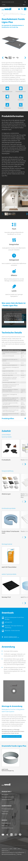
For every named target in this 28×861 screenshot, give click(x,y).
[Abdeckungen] (11, 486)
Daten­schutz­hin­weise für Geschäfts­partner (13, 852)
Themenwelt (5, 811)
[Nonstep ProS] (11, 588)
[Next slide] (25, 58)
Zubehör (7, 100)
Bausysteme (5, 794)
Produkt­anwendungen (8, 809)
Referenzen (5, 813)
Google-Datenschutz (18, 319)
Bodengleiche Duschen (8, 797)
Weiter (24, 4)
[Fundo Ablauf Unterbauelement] (11, 522)
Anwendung (7, 108)
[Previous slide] (3, 214)
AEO (19, 849)
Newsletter (4, 825)
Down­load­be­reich (6, 823)
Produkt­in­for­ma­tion (21, 91)
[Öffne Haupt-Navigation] (25, 9)
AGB (10, 849)
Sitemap (19, 854)
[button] (6, 58)
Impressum (5, 849)
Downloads (21, 100)
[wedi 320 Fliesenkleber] (11, 558)
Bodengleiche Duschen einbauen (12, 736)
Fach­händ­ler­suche (7, 91)
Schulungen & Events (7, 828)
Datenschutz (5, 850)
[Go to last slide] (3, 58)
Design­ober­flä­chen (7, 799)
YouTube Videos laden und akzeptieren (14, 322)
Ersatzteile (20, 108)
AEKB (14, 849)
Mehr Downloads (10, 637)
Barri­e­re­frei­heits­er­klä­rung (8, 854)
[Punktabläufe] (11, 450)
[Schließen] (25, 2)
